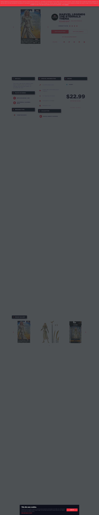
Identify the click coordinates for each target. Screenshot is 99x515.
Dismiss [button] (67, 4)
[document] (49, 257)
